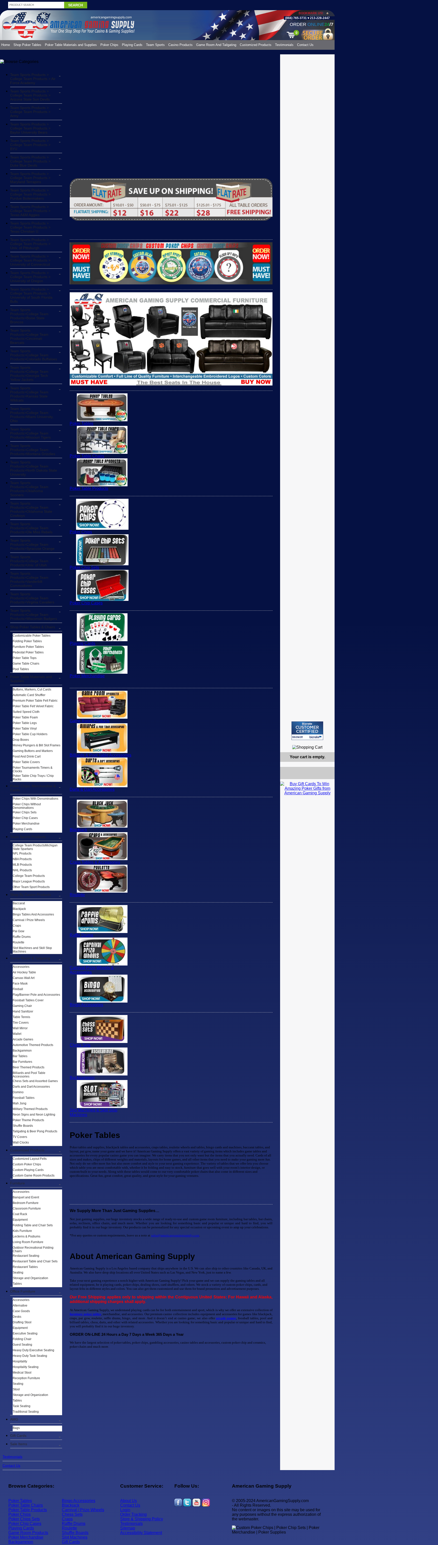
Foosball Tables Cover (28, 1000)
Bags (16, 1428)
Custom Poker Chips (27, 1164)
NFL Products (22, 853)
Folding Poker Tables (27, 641)
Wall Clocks (21, 1142)
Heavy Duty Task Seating (30, 1356)
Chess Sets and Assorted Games (35, 1081)
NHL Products (22, 870)
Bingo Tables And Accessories (33, 914)
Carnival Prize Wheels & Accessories (92, 969)
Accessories (21, 967)
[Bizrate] (328, 742)
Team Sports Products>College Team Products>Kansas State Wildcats (29, 394)
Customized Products (255, 45)
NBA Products (22, 859)
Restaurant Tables (25, 1267)
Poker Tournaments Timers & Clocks (32, 769)
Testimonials (284, 45)
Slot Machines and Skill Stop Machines (32, 949)
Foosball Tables (23, 1098)
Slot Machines (74, 1537)
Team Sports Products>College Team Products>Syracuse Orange (32, 544)
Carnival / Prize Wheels (29, 920)
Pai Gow (18, 931)
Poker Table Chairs (87, 456)
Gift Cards (18, 1436)
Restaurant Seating (26, 1256)
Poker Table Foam (25, 717)
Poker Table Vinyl (25, 728)
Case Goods (21, 1311)
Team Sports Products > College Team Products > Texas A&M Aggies (30, 211)
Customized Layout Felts (30, 1159)
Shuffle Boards (23, 1126)
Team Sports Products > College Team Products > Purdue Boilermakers (30, 194)
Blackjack (19, 909)
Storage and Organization (30, 1278)
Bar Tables (20, 1056)
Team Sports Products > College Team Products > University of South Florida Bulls (31, 295)
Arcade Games (23, 1039)
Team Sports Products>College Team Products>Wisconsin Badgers (33, 614)
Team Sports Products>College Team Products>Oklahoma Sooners (29, 489)
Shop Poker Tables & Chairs (32, 627)
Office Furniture (22, 1291)
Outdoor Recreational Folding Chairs (33, 1249)
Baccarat (19, 903)
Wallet (17, 1034)
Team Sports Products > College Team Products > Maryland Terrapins (30, 178)
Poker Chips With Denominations (35, 798)
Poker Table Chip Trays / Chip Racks (33, 777)
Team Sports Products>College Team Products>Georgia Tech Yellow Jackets (29, 373)
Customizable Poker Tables (31, 635)
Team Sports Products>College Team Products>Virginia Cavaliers (32, 598)
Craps (17, 925)
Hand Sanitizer (23, 1011)
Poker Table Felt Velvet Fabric (33, 706)
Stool (16, 1389)
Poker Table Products (89, 488)
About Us (128, 1501)
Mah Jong (19, 1103)
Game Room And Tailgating (216, 45)
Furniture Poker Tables (28, 647)
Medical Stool (22, 1372)
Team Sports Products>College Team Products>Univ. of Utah (29, 561)
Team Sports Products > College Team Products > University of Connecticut (30, 260)
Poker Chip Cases (25, 818)
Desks (17, 1316)
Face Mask (20, 983)
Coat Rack (20, 1214)
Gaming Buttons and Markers (33, 751)
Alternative (20, 1305)
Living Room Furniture (28, 1242)
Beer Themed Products (28, 1067)
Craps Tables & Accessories (95, 862)
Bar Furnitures (22, 1062)
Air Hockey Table (24, 972)
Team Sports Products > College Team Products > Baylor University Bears (30, 128)
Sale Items (18, 1444)
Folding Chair (22, 1339)
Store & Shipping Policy (141, 1519)
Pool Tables (21, 669)
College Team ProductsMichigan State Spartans (35, 847)
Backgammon (22, 1050)
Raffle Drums (22, 937)
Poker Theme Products (28, 1120)
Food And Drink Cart (27, 756)
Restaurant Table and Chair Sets (35, 1261)
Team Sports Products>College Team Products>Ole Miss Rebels (31, 528)
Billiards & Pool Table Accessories (100, 755)
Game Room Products (90, 721)
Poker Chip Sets (84, 567)
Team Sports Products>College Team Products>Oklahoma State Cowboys (31, 509)
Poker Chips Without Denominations (27, 806)
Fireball (18, 989)
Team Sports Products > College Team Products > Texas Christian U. (30, 227)
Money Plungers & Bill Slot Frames (36, 745)
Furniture (17, 1183)
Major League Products (29, 881)
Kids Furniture (22, 1231)
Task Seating (21, 1406)
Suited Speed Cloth (26, 712)
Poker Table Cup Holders (30, 734)
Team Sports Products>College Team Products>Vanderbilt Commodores (29, 579)
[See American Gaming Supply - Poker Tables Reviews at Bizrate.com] (307, 730)
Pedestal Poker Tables (28, 652)
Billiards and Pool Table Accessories (29, 1074)
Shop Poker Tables (27, 45)
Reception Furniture (26, 1378)
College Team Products (29, 876)
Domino (18, 1092)
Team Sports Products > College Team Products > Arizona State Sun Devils (30, 95)
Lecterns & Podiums (26, 1236)
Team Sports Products (28, 837)
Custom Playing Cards (28, 1170)
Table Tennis (21, 1017)
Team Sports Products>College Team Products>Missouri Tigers (30, 433)
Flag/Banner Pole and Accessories (36, 994)
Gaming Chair (22, 1006)
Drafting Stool (22, 1322)
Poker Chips (109, 45)
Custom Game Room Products (33, 1175)
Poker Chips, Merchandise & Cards (33, 788)
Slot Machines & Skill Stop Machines (93, 1112)
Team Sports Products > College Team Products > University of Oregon (30, 277)
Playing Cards (132, 45)
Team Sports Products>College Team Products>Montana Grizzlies (32, 450)
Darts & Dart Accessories (92, 789)
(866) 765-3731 (296, 18)
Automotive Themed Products (33, 1045)
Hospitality (20, 1361)
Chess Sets (80, 1045)
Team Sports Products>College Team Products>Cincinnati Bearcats (29, 336)
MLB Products (22, 864)
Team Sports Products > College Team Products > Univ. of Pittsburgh (30, 244)
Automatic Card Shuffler (29, 695)
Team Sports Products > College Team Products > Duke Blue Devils (30, 161)
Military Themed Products (30, 1109)
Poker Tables (81, 423)
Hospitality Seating (26, 1367)
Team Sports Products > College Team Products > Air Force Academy (33, 79)
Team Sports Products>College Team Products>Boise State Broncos (29, 316)
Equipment (20, 1219)
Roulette (18, 942)
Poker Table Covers (26, 762)
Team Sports (155, 45)
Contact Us (305, 45)
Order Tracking (133, 1514)
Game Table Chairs (26, 663)
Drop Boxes (21, 740)
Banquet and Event (26, 1197)
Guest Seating (22, 1344)
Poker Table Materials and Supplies (71, 45)
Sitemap (127, 1528)
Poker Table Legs (25, 723)
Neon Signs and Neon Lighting (34, 1114)
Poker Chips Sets (24, 812)
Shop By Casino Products (30, 895)
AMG (14, 1419)
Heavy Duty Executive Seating (33, 1350)
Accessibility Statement (141, 1533)
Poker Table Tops (24, 658)
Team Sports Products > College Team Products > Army (30, 112)
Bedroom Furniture (26, 1203)
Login (125, 1510)
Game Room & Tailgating (30, 958)
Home (5, 45)
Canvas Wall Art (23, 978)
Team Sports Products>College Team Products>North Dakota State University (33, 468)
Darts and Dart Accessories (31, 1086)
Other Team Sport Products (31, 887)
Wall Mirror (20, 1028)
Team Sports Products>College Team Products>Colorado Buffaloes (33, 355)
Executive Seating (25, 1333)
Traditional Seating (26, 1411)
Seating (18, 1272)
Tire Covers (21, 1022)
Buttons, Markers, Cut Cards (32, 689)
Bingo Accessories (86, 1005)
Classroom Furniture (27, 1208)
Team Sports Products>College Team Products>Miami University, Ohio (31, 415)
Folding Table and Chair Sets (33, 1225)
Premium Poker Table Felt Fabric (35, 700)
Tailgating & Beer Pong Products (35, 1131)
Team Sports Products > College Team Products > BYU (30, 145)
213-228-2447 (319, 18)
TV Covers (20, 1137)
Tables (17, 1283)
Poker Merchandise (26, 823)
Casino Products (180, 45)
